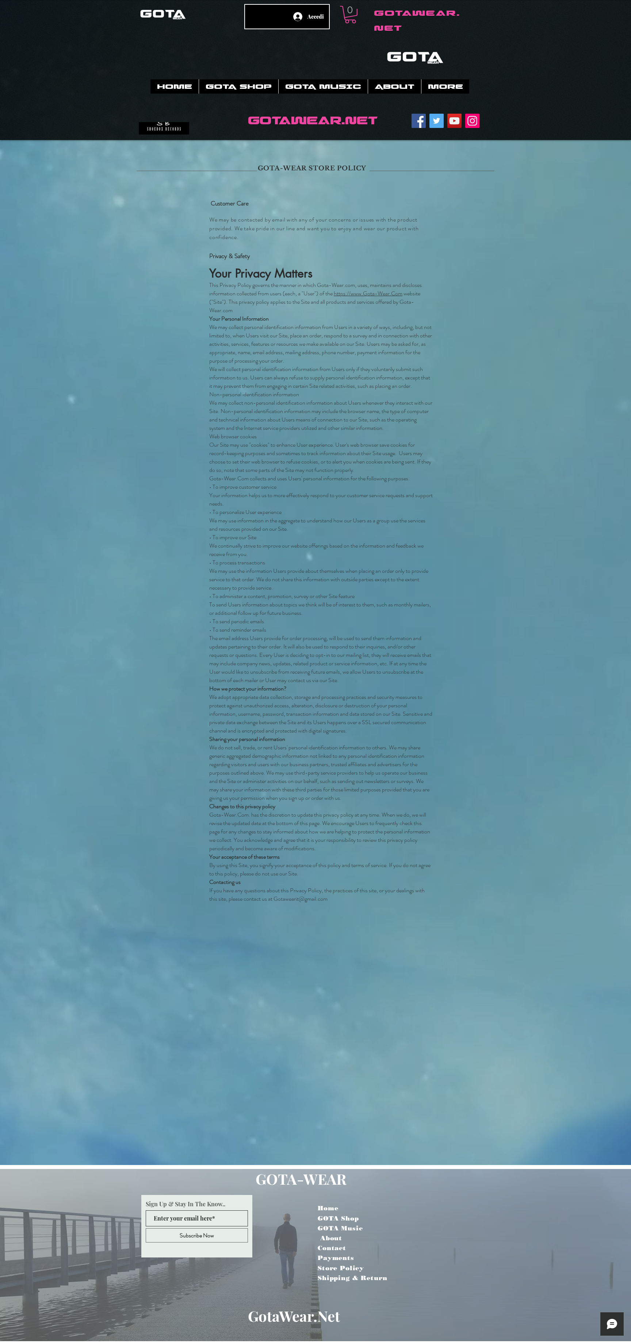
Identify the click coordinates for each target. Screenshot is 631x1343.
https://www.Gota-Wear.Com (368, 293)
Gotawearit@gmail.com (301, 898)
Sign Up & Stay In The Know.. (185, 1204)
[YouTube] (454, 121)
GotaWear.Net (294, 1315)
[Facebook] (419, 121)
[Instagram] (472, 121)
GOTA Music (340, 1228)
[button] (350, 14)
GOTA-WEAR (301, 1178)
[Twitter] (436, 121)
